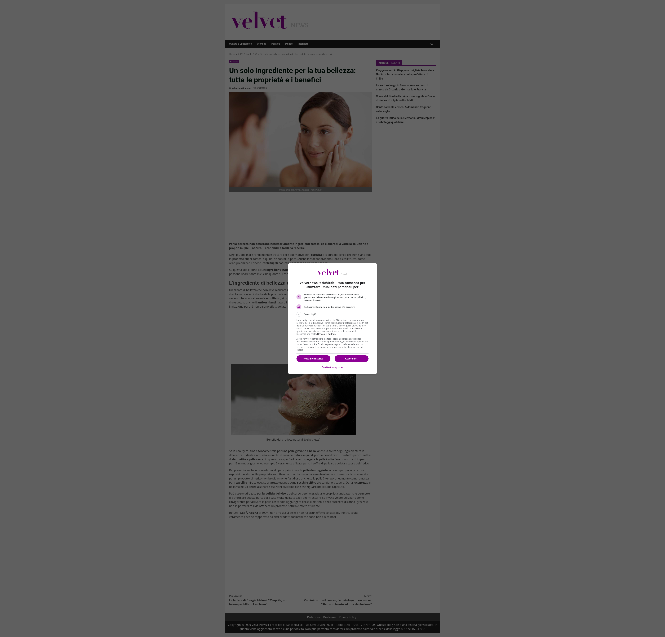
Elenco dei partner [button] (326, 334)
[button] (332, 314)
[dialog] (332, 318)
